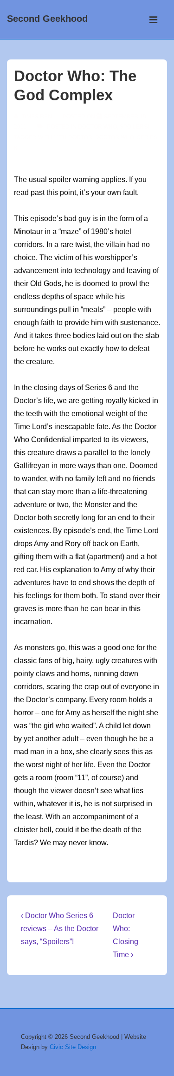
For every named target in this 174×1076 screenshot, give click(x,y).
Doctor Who (97, 127)
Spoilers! (134, 127)
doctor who (114, 137)
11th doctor (72, 137)
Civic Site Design (73, 1046)
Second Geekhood (47, 18)
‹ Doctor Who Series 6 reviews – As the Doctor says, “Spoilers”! (59, 929)
